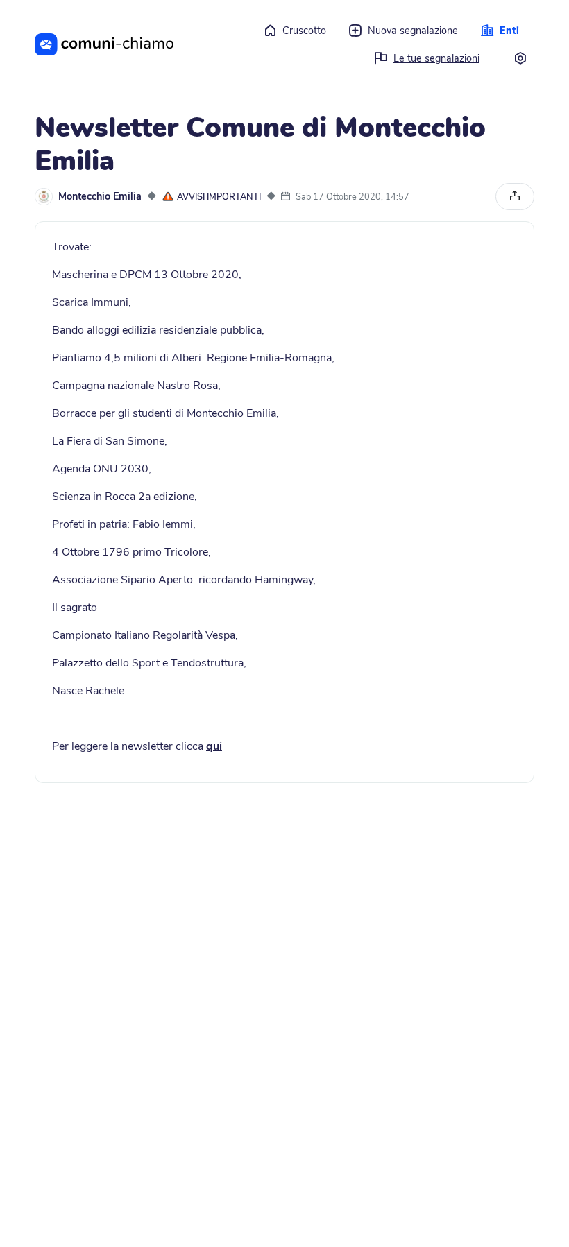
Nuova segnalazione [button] (413, 30)
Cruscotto (304, 30)
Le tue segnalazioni (436, 58)
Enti (509, 30)
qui (214, 746)
